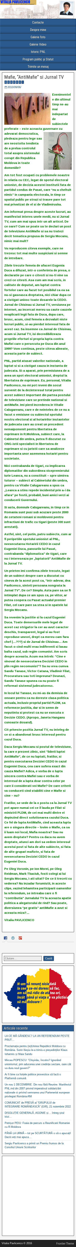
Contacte (38, 22)
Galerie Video (38, 44)
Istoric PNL (38, 52)
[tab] (6, 938)
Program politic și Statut (38, 59)
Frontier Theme (65, 1243)
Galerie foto (38, 37)
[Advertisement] (38, 1196)
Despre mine (38, 30)
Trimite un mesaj (38, 67)
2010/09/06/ (14, 87)
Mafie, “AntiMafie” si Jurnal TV (34, 77)
